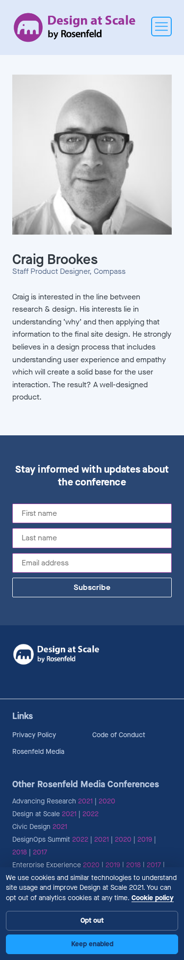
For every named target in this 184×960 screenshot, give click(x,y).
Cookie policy (152, 898)
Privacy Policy (34, 735)
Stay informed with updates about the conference (92, 476)
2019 (144, 839)
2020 (107, 801)
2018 (19, 852)
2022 (90, 814)
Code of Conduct (118, 735)
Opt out (92, 920)
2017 (40, 852)
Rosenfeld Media (38, 751)
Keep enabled (92, 944)
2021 (85, 801)
